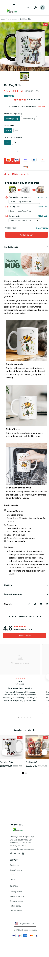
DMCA (12, 879)
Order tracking (16, 870)
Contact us (14, 865)
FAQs (12, 875)
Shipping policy (16, 901)
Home (2, 19)
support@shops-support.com (22, 849)
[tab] (18, 717)
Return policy (15, 906)
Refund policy (16, 911)
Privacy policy (16, 891)
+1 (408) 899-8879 (18, 846)
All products (12, 19)
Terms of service (17, 896)
